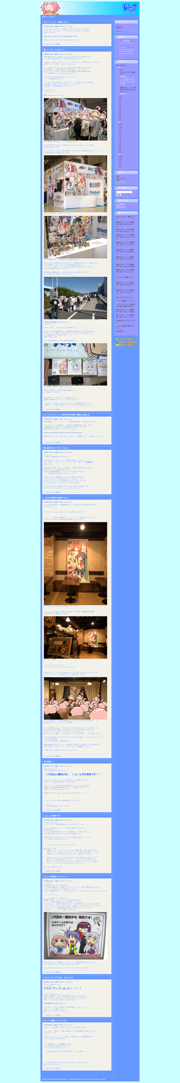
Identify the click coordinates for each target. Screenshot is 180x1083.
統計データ (119, 27)
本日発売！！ (120, 331)
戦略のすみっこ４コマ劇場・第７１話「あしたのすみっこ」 (125, 292)
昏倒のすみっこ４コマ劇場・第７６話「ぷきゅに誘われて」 (125, 251)
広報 (117, 180)
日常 (117, 176)
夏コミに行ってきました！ (125, 297)
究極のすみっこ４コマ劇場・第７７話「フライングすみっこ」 (125, 244)
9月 (120, 100)
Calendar (120, 37)
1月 (120, 120)
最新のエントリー (123, 213)
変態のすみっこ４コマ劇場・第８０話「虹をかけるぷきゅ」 (128, 90)
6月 (120, 107)
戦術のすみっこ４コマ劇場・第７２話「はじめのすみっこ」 (125, 284)
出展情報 (89, 462)
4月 (120, 112)
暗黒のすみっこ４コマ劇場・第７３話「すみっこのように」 (125, 272)
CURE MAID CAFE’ (88, 611)
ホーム (118, 25)
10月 (120, 97)
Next (109, 1074)
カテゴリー (121, 172)
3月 (120, 115)
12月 (120, 124)
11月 (120, 70)
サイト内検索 (121, 188)
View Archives (121, 65)
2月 (120, 117)
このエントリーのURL (53, 44)
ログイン (119, 31)
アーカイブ (121, 61)
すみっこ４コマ (121, 178)
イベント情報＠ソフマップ (125, 301)
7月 (120, 105)
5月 (120, 110)
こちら (68, 833)
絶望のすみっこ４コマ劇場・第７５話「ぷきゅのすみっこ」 (125, 259)
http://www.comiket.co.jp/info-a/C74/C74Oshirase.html (63, 432)
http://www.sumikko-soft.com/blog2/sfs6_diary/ (60, 36)
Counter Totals (122, 200)
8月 (120, 102)
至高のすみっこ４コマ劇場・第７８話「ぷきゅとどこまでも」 (125, 237)
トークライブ (73, 793)
